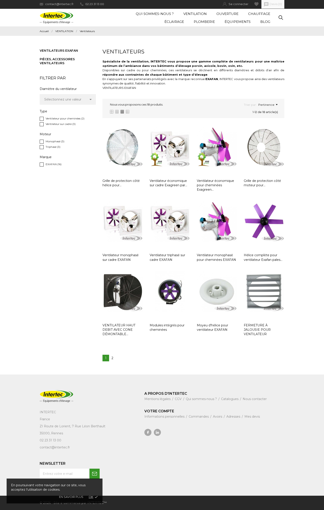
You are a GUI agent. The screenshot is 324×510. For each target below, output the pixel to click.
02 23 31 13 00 (94, 4)
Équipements (238, 22)
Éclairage (174, 22)
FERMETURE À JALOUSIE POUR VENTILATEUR (257, 329)
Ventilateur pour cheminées (65, 118)
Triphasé (53, 146)
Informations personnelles (164, 417)
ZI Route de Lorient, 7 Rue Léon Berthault (72, 426)
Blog (265, 22)
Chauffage (259, 14)
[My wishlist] (256, 4)
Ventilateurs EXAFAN (59, 51)
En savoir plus (71, 497)
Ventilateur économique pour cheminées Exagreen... (215, 185)
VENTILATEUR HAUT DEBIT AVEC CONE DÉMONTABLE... (118, 329)
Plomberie (204, 22)
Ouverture (227, 14)
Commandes (199, 417)
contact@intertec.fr (59, 4)
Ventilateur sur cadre (61, 124)
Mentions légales (157, 399)
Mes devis (252, 417)
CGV (178, 399)
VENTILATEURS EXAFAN (119, 88)
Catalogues (230, 399)
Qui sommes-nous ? (155, 14)
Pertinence (266, 104)
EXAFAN (53, 164)
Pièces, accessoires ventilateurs (57, 61)
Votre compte (159, 411)
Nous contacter (255, 399)
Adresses (233, 417)
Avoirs (218, 417)
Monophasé (55, 141)
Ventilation (195, 14)
